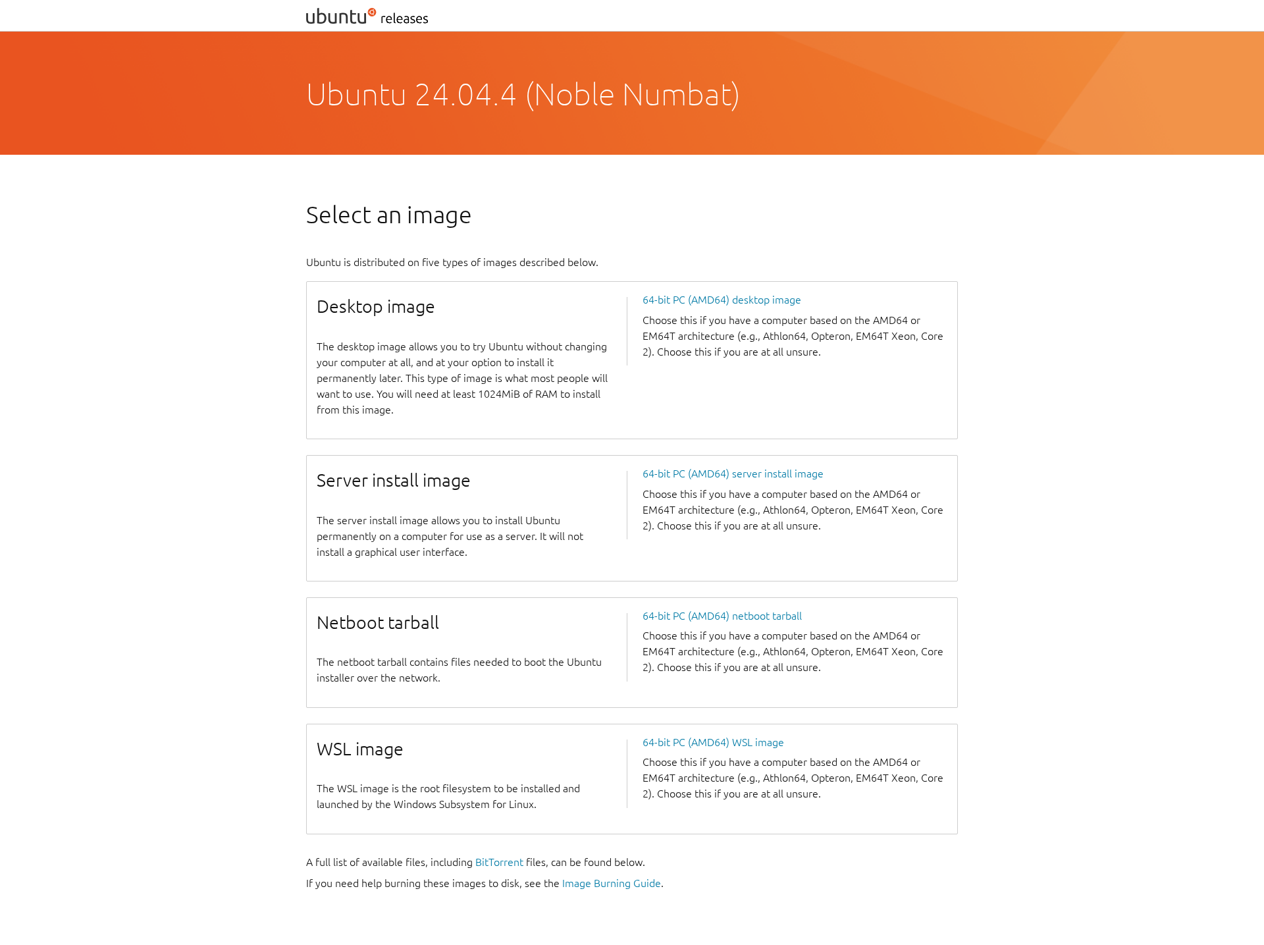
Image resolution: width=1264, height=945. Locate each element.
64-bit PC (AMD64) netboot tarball (722, 616)
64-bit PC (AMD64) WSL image (713, 742)
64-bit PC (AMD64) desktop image (722, 300)
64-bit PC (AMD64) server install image (733, 473)
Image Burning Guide (611, 883)
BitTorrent (499, 862)
